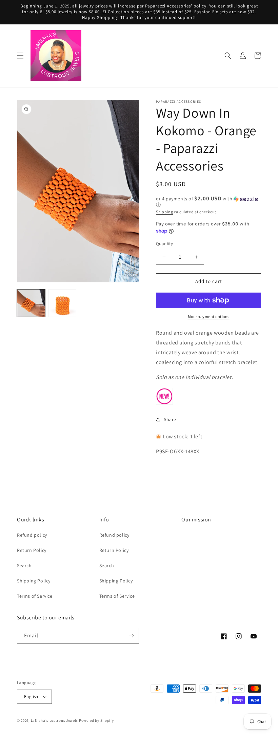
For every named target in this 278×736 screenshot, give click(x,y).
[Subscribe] (131, 636)
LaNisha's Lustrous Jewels (54, 720)
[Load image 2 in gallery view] (62, 303)
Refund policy (32, 535)
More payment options (209, 316)
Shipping (164, 211)
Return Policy (31, 550)
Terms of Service (35, 596)
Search (24, 565)
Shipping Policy (34, 581)
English (31, 696)
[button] (20, 55)
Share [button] (170, 419)
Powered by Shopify (96, 720)
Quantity (164, 243)
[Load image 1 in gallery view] (31, 303)
